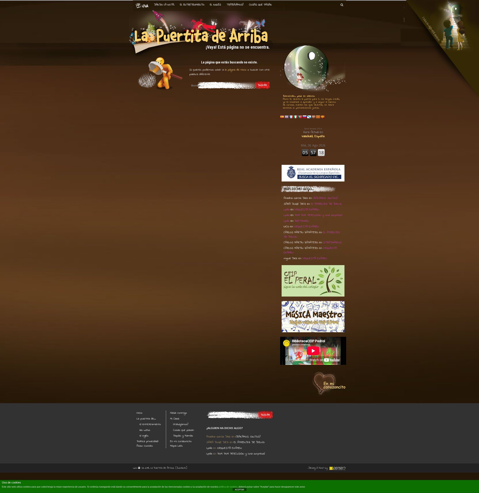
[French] (291, 117)
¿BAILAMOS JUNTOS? (325, 198)
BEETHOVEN (302, 221)
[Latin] (323, 117)
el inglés (144, 436)
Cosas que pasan (260, 5)
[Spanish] (282, 117)
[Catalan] (318, 117)
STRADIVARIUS (332, 242)
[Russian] (305, 117)
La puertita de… (146, 418)
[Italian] (296, 117)
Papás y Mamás (183, 436)
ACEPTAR (239, 490)
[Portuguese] (300, 117)
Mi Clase (174, 418)
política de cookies (228, 487)
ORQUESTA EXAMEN (307, 209)
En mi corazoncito (181, 441)
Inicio (139, 413)
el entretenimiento (192, 5)
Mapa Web (176, 446)
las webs (145, 430)
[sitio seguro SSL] (139, 468)
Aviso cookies (145, 446)
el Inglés (215, 5)
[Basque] (314, 117)
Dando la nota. (164, 5)
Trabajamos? (235, 5)
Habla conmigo (178, 413)
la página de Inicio (235, 70)
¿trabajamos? (180, 424)
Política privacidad (147, 441)
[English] (287, 117)
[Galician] (309, 117)
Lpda (286, 209)
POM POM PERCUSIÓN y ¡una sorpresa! (318, 215)
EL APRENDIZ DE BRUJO (326, 204)
